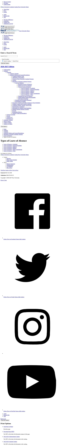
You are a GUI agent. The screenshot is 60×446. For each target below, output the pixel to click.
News (5, 10)
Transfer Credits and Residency (19, 113)
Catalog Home (7, 4)
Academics (6, 21)
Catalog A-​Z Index (8, 124)
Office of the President (11, 159)
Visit (5, 17)
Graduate (6, 71)
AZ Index (6, 3)
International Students (23, 98)
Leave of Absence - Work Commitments (13, 149)
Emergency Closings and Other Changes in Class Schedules (26, 102)
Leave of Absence (19, 83)
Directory (8, 158)
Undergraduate (7, 69)
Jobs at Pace (9, 167)
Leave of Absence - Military (10, 148)
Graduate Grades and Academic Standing (21, 104)
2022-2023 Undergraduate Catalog (12, 436)
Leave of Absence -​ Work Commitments (30, 93)
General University (10, 114)
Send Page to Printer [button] (8, 426)
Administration (9, 165)
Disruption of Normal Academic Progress (21, 81)
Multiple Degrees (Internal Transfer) (20, 109)
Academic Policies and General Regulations (19, 75)
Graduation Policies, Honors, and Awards (21, 105)
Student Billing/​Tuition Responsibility (27, 97)
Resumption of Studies (20, 101)
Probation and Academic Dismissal (23, 100)
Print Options (4, 126)
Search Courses (7, 121)
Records (14, 110)
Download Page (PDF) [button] (9, 431)
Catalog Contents (7, 122)
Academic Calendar (14, 73)
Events (5, 12)
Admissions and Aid (8, 23)
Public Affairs (9, 161)
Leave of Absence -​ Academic (28, 88)
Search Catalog (7, 61)
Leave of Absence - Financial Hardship (13, 145)
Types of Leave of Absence (24, 87)
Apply (5, 14)
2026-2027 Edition (7, 67)
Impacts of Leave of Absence (25, 85)
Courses (14, 80)
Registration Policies (17, 112)
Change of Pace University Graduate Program (23, 79)
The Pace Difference (8, 19)
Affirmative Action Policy (18, 77)
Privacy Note (4, 180)
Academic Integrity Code (18, 76)
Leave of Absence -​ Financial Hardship (30, 89)
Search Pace (15, 61)
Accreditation (9, 166)
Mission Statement (10, 163)
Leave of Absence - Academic (10, 144)
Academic (8, 72)
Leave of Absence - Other (9, 151)
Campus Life (7, 22)
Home (5, 129)
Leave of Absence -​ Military (27, 92)
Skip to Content (7, 1)
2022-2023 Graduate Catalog (10, 441)
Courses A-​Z (9, 117)
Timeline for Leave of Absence (25, 96)
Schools (8, 116)
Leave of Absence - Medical (10, 147)
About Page (6, 9)
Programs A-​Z (9, 118)
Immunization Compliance (18, 106)
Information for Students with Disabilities (21, 108)
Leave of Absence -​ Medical (27, 90)
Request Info (6, 16)
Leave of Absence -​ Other (27, 94)
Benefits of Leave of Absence (25, 84)
